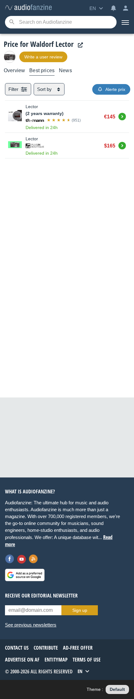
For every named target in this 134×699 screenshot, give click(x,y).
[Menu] (125, 22)
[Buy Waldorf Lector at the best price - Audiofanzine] (28, 7)
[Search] (11, 22)
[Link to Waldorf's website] (79, 45)
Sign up (79, 610)
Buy (122, 115)
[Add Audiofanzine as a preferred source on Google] (25, 575)
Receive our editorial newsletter (41, 595)
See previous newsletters (30, 624)
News (65, 70)
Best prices (42, 70)
